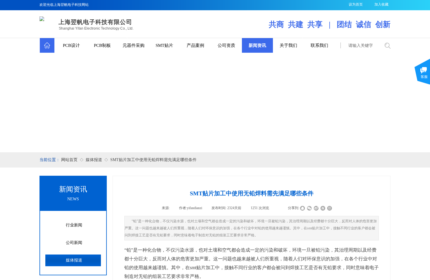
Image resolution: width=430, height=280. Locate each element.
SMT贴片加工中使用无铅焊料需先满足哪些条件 (153, 160)
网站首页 (69, 160)
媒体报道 (94, 160)
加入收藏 (381, 4)
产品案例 (195, 45)
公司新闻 (74, 242)
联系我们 (319, 45)
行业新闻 (74, 225)
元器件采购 (134, 45)
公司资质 (226, 45)
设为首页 (356, 4)
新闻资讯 (257, 45)
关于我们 (288, 45)
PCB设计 (71, 45)
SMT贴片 (164, 45)
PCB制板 (102, 45)
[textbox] (360, 45)
